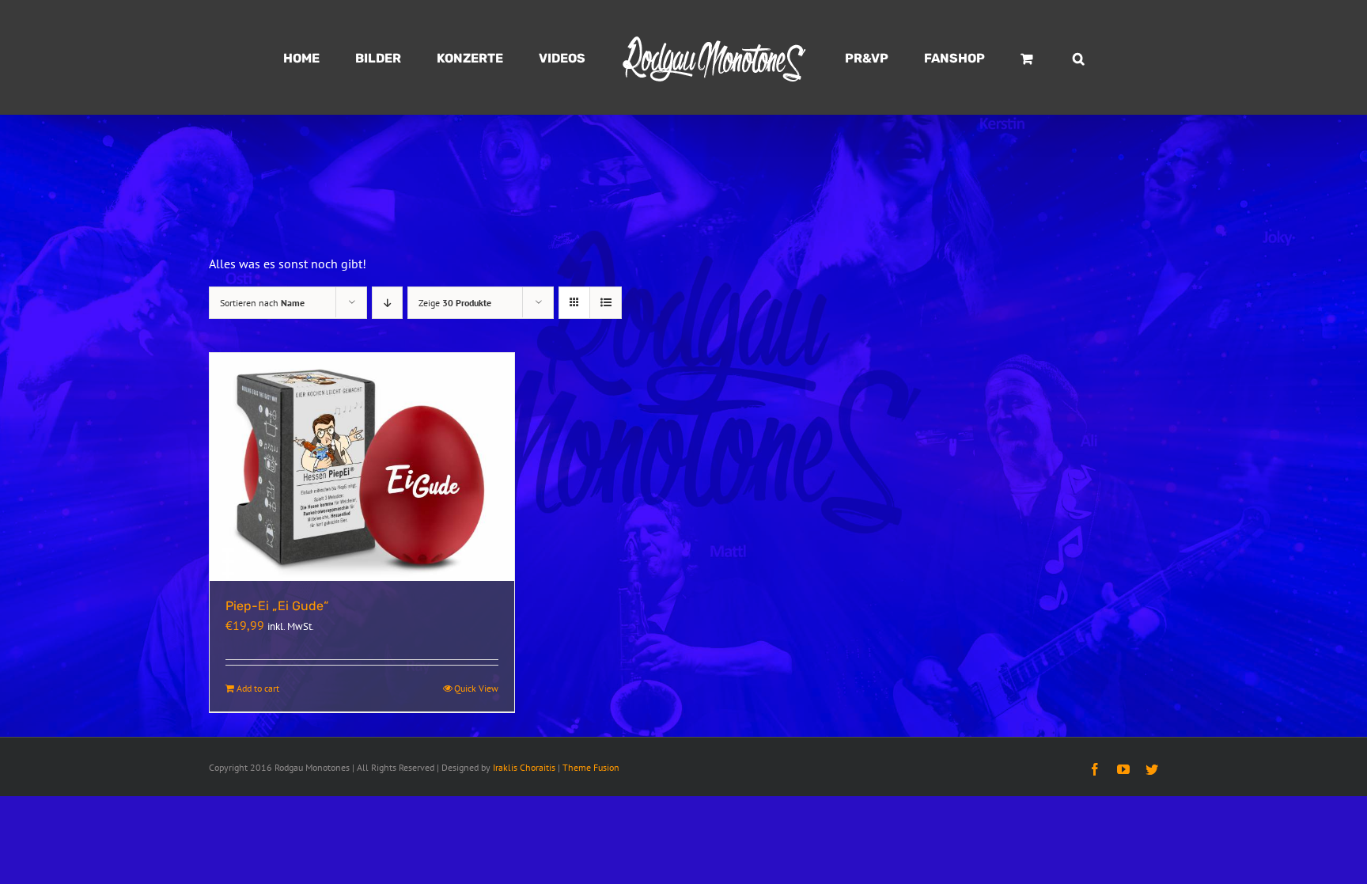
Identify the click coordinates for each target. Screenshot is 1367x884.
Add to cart (258, 688)
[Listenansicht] (605, 302)
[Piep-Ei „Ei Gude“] (362, 467)
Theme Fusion (590, 767)
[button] (1005, 58)
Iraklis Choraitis (524, 767)
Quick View (476, 688)
